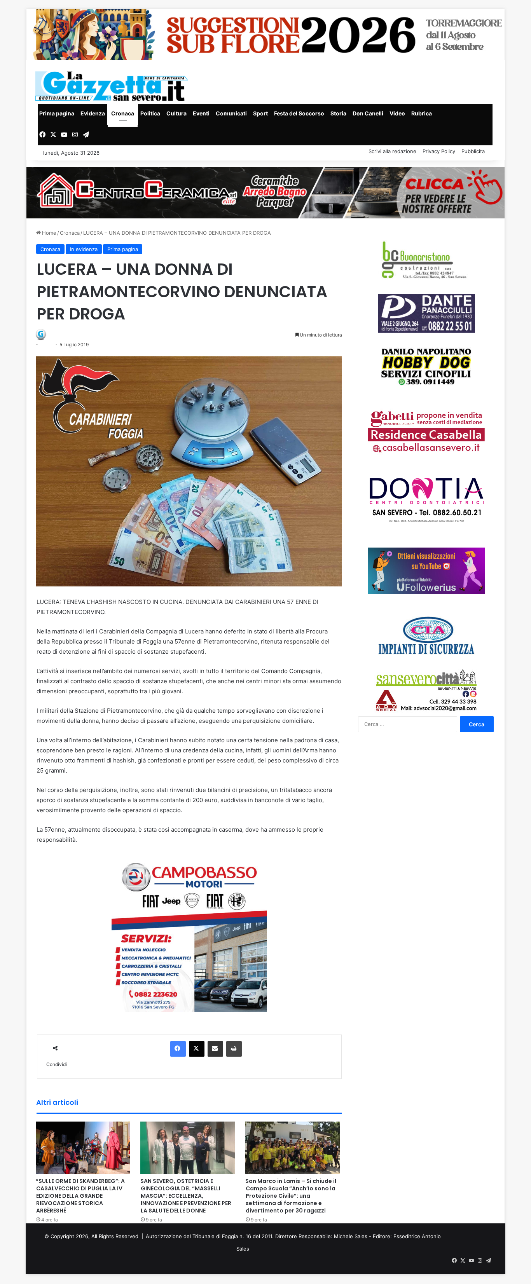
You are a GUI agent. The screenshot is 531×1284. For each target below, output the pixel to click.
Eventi (201, 113)
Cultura (176, 113)
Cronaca (122, 113)
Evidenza (92, 113)
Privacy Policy (439, 151)
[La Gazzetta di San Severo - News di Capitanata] (113, 86)
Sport (260, 113)
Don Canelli (368, 113)
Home (48, 233)
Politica (150, 113)
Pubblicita (473, 151)
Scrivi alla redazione (392, 151)
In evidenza (84, 249)
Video (397, 113)
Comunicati (231, 113)
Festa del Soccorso (299, 113)
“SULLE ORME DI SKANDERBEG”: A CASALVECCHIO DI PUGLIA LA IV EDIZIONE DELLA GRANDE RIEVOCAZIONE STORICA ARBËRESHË (80, 1195)
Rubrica (421, 113)
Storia (338, 113)
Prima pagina (56, 113)
